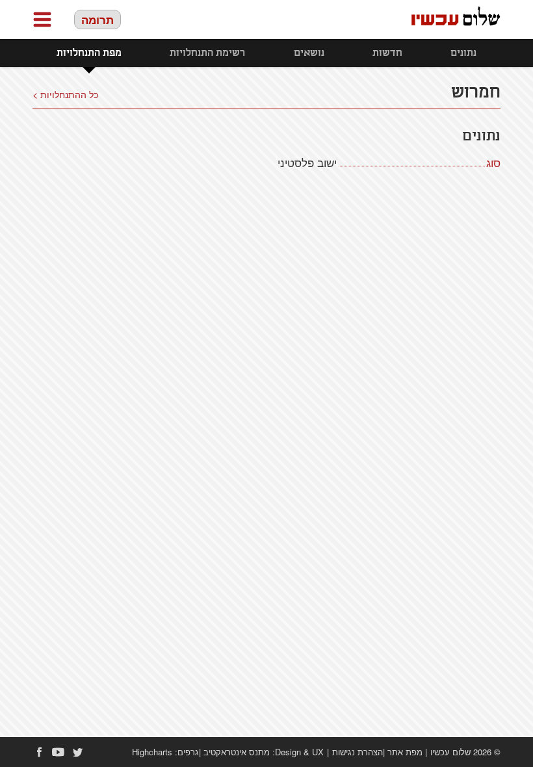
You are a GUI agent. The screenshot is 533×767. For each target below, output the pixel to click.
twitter (78, 752)
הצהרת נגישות (357, 752)
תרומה (97, 19)
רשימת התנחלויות (207, 53)
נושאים (309, 53)
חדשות (387, 53)
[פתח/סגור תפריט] (42, 19)
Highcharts (152, 752)
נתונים (463, 53)
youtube (58, 752)
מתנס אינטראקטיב (236, 752)
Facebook (39, 752)
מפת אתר (404, 752)
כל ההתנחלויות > (65, 94)
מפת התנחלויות (89, 53)
